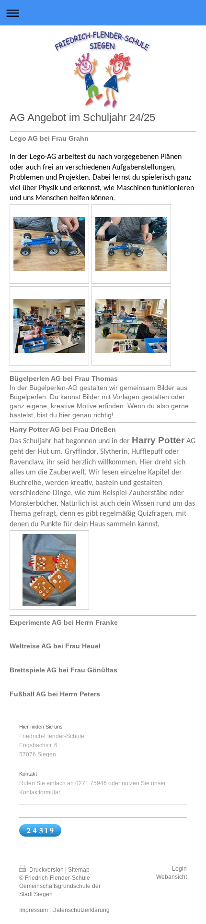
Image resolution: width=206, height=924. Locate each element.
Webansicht (171, 877)
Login (179, 868)
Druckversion (46, 869)
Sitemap (79, 869)
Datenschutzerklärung (81, 910)
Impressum (33, 910)
